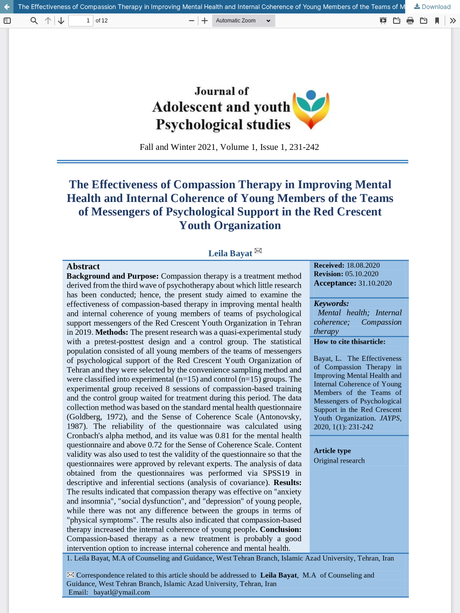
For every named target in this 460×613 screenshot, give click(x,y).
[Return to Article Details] (6, 6)
